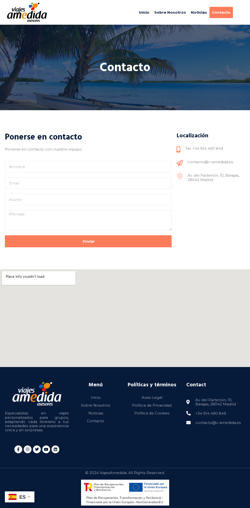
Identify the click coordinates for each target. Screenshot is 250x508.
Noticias (199, 12)
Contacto (221, 12)
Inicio (144, 12)
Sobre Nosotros (170, 12)
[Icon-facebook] (18, 449)
